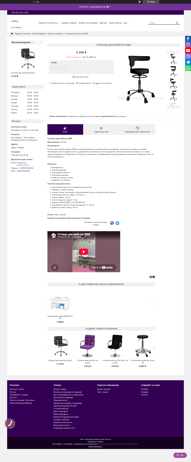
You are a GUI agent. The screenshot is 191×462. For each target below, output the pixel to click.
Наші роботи (115, 23)
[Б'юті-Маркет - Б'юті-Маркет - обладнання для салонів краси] (15, 21)
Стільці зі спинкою (55, 33)
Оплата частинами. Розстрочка (22, 400)
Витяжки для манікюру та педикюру (68, 392)
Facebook (144, 389)
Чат (182, 455)
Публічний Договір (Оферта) (21, 403)
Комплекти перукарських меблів (66, 417)
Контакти (13, 397)
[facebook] (151, 277)
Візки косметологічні (62, 425)
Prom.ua (108, 439)
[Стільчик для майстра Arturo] (27, 58)
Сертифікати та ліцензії (19, 395)
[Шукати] (177, 23)
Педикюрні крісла (60, 400)
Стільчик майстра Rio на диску (87, 361)
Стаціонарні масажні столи (64, 428)
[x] (154, 277)
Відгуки (103, 23)
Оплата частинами (88, 23)
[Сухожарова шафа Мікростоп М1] (60, 301)
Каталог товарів (60, 389)
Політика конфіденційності (128, 444)
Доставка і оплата (17, 389)
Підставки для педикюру (63, 397)
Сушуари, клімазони (61, 420)
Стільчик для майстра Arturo (23, 73)
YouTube (144, 395)
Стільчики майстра (61, 409)
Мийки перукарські (61, 414)
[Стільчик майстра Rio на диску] (87, 346)
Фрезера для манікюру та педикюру (68, 403)
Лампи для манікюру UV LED (65, 406)
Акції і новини (102, 392)
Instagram (145, 392)
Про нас (13, 392)
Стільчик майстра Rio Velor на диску (115, 361)
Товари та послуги (48, 23)
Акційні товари (69, 23)
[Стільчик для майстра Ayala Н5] (142, 346)
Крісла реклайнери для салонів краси (68, 395)
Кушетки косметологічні (63, 422)
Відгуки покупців (103, 389)
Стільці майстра (39, 33)
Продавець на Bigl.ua (95, 442)
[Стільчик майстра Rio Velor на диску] (115, 346)
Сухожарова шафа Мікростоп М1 (60, 317)
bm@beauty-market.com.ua (23, 164)
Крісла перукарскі (61, 411)
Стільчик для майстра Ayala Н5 (142, 361)
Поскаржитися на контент (107, 444)
